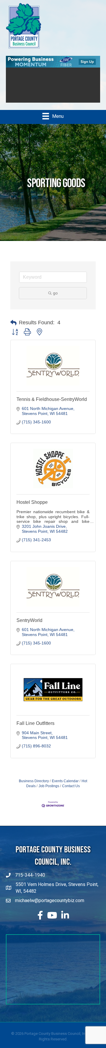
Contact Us (71, 786)
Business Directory (34, 781)
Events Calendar (65, 781)
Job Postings (49, 786)
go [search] (55, 293)
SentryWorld (29, 620)
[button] (13, 323)
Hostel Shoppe (32, 502)
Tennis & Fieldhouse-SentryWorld (51, 399)
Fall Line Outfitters (35, 723)
